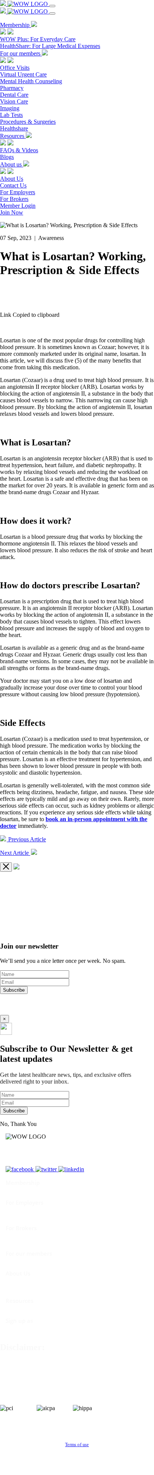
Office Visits (15, 67)
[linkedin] (71, 1169)
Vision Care (14, 101)
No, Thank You (18, 1124)
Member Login (18, 205)
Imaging (9, 108)
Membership (15, 25)
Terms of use (77, 1444)
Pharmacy (12, 88)
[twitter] (47, 1169)
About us (11, 164)
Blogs (7, 157)
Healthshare (14, 128)
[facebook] (21, 1169)
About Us (11, 178)
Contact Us (13, 185)
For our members (21, 53)
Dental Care (14, 94)
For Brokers (14, 199)
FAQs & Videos (19, 150)
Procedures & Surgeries (28, 121)
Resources (13, 136)
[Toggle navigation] (52, 6)
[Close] (6, 867)
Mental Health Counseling (31, 81)
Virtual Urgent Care (23, 74)
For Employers (17, 192)
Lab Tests (11, 115)
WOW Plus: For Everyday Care (38, 39)
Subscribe (14, 990)
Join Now (11, 212)
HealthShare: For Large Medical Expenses (50, 46)
